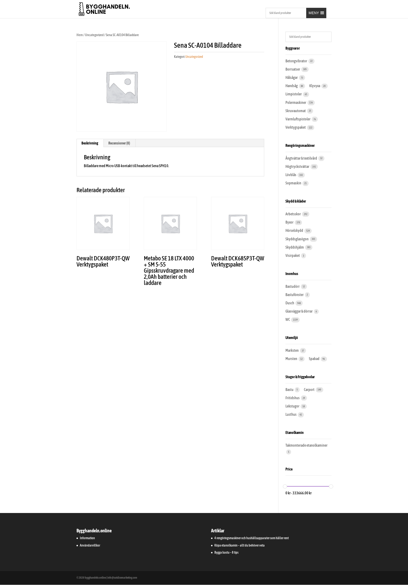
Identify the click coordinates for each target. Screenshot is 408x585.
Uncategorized (94, 35)
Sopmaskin (293, 183)
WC (287, 319)
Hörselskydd (294, 230)
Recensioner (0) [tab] (119, 143)
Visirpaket (292, 255)
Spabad (314, 358)
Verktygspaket (295, 127)
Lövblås (291, 175)
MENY (314, 13)
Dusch (290, 303)
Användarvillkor (90, 545)
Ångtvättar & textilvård (301, 158)
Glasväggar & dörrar (299, 311)
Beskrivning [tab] (89, 143)
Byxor (289, 222)
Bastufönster (294, 294)
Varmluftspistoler (298, 119)
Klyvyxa (315, 86)
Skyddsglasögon (297, 239)
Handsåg (291, 86)
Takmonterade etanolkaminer (306, 445)
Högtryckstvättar (297, 166)
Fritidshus (292, 398)
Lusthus (291, 414)
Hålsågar (291, 77)
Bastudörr (292, 286)
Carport (309, 389)
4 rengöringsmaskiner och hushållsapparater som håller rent (251, 538)
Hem (79, 35)
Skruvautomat (295, 111)
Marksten (292, 350)
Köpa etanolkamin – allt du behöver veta (239, 545)
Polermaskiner (296, 102)
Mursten (291, 358)
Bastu (289, 389)
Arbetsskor (293, 214)
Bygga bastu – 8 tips (226, 552)
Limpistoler (293, 94)
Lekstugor (292, 406)
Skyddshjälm (294, 247)
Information (87, 538)
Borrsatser (293, 69)
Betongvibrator (296, 61)
